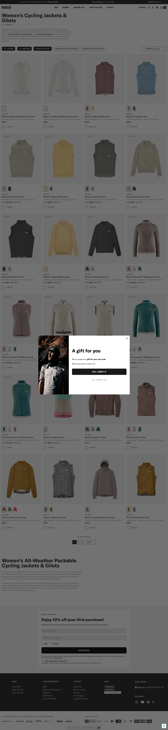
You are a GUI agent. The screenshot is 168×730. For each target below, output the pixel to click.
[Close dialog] (127, 338)
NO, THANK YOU (99, 380)
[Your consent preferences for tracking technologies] (164, 726)
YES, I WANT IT (99, 371)
